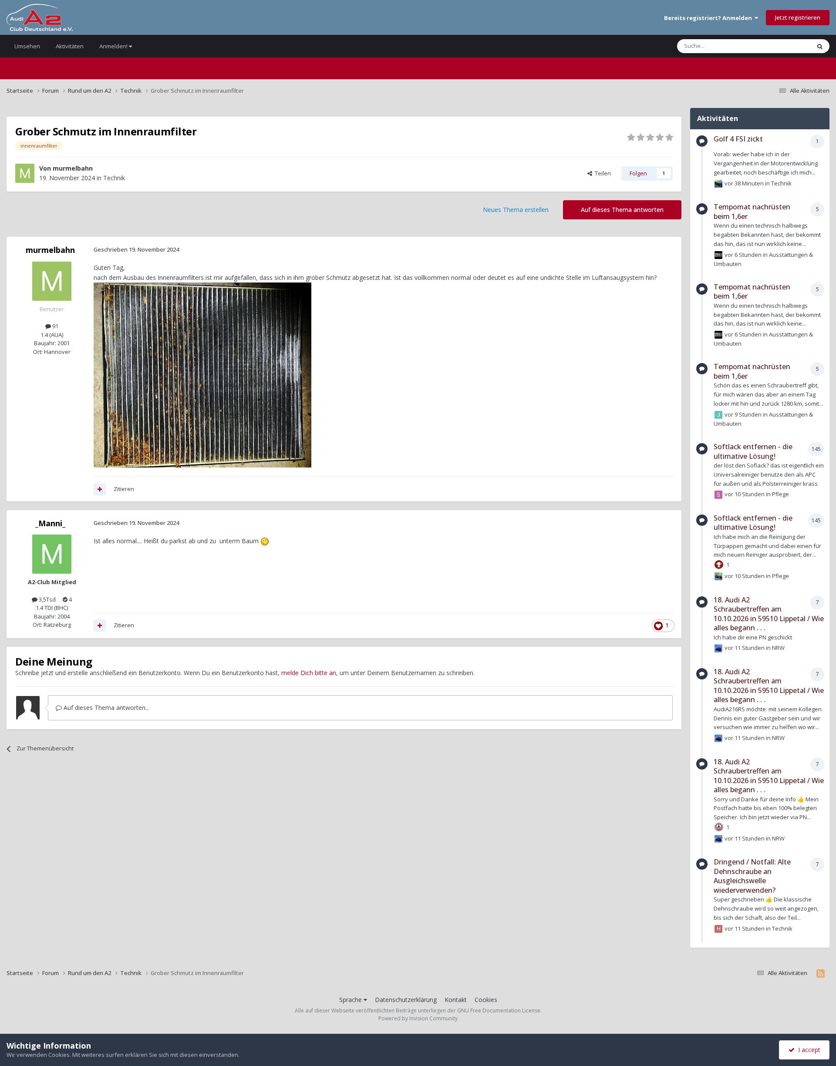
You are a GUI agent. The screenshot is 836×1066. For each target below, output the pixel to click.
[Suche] (819, 46)
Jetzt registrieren (797, 17)
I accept (807, 1050)
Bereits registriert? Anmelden (709, 18)
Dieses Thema (781, 46)
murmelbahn (73, 168)
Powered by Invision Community (418, 1018)
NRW (778, 648)
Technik (114, 178)
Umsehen (27, 46)
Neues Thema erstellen (516, 209)
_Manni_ (50, 523)
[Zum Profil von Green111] (718, 184)
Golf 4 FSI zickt (738, 139)
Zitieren (124, 489)
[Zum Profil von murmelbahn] (24, 173)
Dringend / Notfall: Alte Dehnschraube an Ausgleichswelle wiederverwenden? (752, 876)
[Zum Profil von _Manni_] (51, 554)
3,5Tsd (46, 599)
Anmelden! (114, 46)
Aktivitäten (70, 46)
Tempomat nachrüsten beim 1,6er (752, 211)
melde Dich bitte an (308, 673)
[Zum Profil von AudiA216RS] (718, 648)
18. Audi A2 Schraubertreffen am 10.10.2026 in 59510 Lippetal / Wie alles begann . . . (769, 614)
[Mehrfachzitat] (100, 489)
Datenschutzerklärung (406, 999)
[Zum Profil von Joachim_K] (718, 415)
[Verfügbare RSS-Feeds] (820, 973)
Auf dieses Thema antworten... (105, 707)
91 (54, 326)
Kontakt (456, 999)
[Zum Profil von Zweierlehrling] (718, 576)
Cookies (486, 999)
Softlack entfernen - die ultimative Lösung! (753, 451)
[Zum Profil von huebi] (718, 929)
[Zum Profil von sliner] (718, 494)
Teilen (601, 173)
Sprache (351, 999)
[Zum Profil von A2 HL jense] (718, 255)
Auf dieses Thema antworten (622, 209)
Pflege (780, 494)
